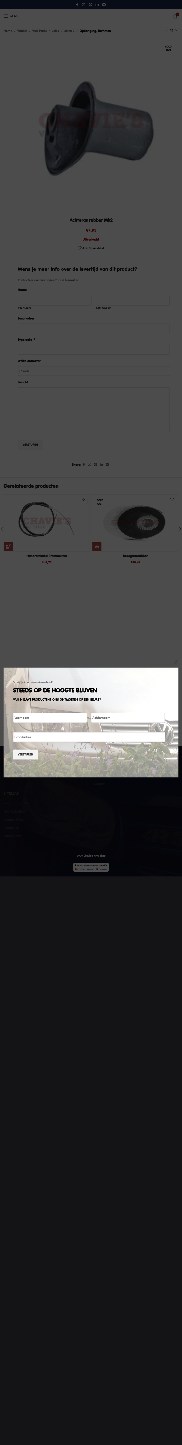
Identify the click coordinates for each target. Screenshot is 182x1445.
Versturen (25, 754)
